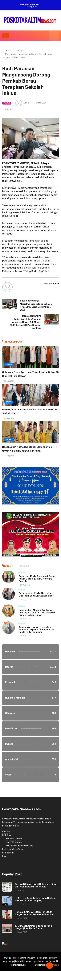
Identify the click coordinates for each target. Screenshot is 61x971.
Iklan (4, 856)
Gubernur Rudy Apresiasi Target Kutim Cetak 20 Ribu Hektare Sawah (37, 578)
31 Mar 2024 (40, 103)
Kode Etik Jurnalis (14, 838)
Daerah (20, 50)
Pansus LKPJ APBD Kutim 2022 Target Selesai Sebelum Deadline (34, 913)
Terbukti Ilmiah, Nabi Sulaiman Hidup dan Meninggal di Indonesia (36, 885)
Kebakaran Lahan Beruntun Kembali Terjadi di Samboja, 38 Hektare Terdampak (36, 629)
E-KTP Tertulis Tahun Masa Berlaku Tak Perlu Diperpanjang (35, 899)
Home (8, 50)
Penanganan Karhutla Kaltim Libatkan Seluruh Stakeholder (36, 594)
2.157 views (9, 110)
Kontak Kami (8, 853)
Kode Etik (6, 835)
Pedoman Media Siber (12, 849)
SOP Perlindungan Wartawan (19, 846)
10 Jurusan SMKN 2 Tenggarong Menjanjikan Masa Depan (33, 927)
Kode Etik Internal (14, 842)
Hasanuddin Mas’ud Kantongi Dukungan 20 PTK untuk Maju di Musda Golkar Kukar (37, 612)
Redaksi (6, 831)
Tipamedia (54, 965)
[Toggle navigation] (5, 35)
